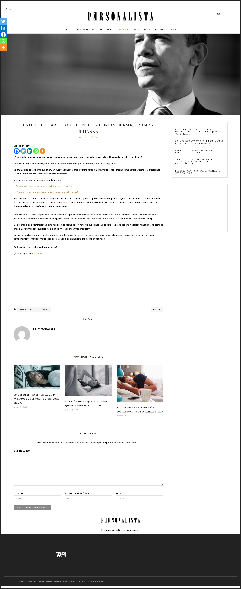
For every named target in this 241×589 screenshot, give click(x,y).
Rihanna (45, 309)
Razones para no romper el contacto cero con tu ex (197, 172)
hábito (33, 309)
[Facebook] (17, 151)
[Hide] (1, 54)
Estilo (67, 29)
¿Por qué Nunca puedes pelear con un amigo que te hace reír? (46, 192)
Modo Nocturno (166, 29)
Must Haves (142, 29)
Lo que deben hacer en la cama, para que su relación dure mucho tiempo (37, 399)
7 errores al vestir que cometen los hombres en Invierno (43, 185)
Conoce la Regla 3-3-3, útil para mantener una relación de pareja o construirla (196, 132)
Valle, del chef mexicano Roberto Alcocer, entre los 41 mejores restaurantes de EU (195, 161)
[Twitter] (23, 151)
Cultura (122, 29)
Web (118, 493)
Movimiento (85, 29)
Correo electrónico (78, 493)
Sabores (105, 29)
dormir (22, 309)
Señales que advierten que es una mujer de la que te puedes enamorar (199, 142)
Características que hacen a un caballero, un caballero (194, 151)
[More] (42, 151)
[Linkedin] (29, 151)
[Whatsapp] (36, 151)
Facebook (37, 253)
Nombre (19, 493)
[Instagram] (10, 10)
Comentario (22, 451)
